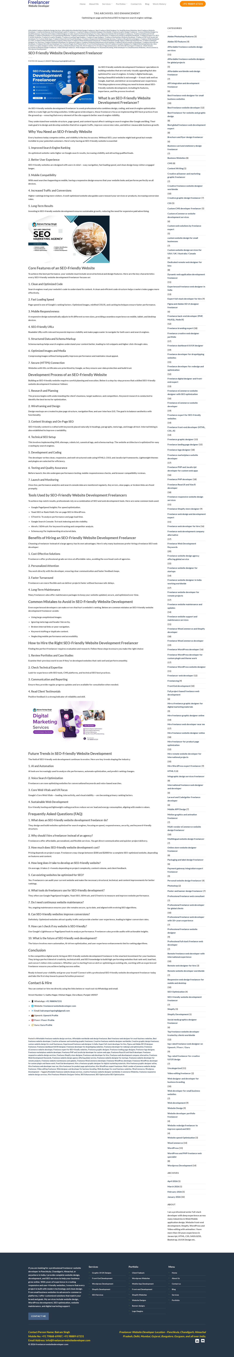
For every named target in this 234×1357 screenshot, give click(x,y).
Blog (147, 4)
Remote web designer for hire (182, 965)
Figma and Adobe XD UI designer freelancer (117, 34)
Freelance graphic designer (52, 37)
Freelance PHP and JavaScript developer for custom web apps (86, 1052)
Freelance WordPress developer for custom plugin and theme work (61, 44)
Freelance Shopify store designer (128, 39)
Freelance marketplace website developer (120, 37)
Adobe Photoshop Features (181, 36)
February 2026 (175, 1191)
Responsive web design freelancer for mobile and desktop (186, 981)
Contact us (176, 1284)
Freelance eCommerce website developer (124, 35)
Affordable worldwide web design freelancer (78, 30)
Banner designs (138, 1306)
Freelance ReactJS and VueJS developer (67, 39)
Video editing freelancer (66, 47)
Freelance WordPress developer (119, 1061)
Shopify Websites (139, 1295)
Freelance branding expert (180, 328)
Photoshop (173, 885)
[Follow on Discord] (203, 1341)
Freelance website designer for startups (112, 1058)
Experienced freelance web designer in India (57, 34)
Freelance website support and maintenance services (182, 618)
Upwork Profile (50, 1015)
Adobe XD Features (177, 41)
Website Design (175, 1108)
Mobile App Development (143, 1284)
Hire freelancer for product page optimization (100, 46)
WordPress (173, 1148)
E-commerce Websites (130, 1072)
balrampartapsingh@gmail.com (63, 61)
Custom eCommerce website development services (181, 215)
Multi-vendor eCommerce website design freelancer (184, 828)
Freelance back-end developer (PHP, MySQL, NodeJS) (185, 318)
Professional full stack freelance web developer (185, 943)
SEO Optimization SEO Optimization (110, 1074)
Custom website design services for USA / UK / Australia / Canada (185, 252)
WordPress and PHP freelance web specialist (185, 1155)
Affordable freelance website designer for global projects (186, 61)
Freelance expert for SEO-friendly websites (70, 1050)
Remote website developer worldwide (186, 970)
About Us (176, 1278)
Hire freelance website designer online (186, 733)
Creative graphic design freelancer (124, 32)
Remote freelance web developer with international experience (186, 955)
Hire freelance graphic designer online (141, 1063)
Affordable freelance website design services (44, 30)
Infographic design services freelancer (186, 776)
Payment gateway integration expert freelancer (185, 870)
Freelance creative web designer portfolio (183, 335)
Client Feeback (138, 1273)
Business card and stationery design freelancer (185, 147)
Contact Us (136, 4)
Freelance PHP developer (180, 479)
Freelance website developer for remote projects (63, 42)
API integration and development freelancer (183, 85)
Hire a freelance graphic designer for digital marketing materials (129, 44)
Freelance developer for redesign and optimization (90, 35)
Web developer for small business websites (130, 47)
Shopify (171, 1009)
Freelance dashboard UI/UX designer (51, 1047)
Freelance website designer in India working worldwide (185, 582)
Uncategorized (175, 1068)
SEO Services (97, 1295)
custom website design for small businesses (45, 1044)
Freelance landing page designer (74, 37)
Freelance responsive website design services (99, 39)
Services (106, 4)
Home (83, 4)
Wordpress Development (37, 49)
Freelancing (173, 680)
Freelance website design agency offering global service (121, 41)
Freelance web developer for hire (96, 1055)
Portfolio (176, 1300)
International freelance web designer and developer (185, 787)
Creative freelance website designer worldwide (94, 32)
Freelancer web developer (180, 675)
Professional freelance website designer (182, 931)
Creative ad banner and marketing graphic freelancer (56, 32)
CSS (169, 203)
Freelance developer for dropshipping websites (52, 35)
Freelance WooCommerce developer (128, 42)
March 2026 (173, 1186)
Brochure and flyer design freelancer (185, 137)
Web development (177, 1102)
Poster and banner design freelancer (185, 891)
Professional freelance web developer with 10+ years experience (186, 919)
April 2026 (173, 1181)
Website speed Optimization (181, 1137)
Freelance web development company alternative (53, 41)
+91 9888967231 (54, 1001)
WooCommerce (152, 47)
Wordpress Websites (141, 1278)
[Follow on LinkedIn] (197, 1341)
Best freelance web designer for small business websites (116, 30)
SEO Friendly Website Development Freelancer (65, 53)
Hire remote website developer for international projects (184, 755)
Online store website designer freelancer (182, 849)
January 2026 (174, 1197)
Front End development (96, 44)
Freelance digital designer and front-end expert (185, 380)
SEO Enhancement (88, 1074)
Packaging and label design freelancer (186, 859)
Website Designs (139, 1300)
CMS (170, 163)
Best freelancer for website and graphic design (187, 114)
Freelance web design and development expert (187, 516)
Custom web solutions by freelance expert (184, 227)
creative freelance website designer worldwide (101, 1072)
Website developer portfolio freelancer (181, 1115)
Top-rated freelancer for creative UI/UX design (184, 1058)
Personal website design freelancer (185, 880)
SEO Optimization (176, 991)
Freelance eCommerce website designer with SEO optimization (183, 392)
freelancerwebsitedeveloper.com (59, 1006)
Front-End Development (102, 1278)
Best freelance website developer (184, 107)
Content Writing (175, 168)
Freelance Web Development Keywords (86, 41)
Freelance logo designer (95, 37)
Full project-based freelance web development (183, 693)
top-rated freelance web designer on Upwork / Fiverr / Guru (185, 1045)
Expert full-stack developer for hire (87, 34)
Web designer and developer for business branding (94, 47)
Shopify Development (178, 1014)
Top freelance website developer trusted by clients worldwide (183, 1033)
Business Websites (177, 158)
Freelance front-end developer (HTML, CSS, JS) (186, 429)
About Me (94, 4)
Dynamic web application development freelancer (186, 276)
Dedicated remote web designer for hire (185, 264)
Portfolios (121, 4)
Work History (159, 4)
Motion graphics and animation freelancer (182, 816)
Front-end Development (142, 1289)
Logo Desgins (137, 1311)
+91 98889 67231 (193, 3)
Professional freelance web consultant (186, 896)
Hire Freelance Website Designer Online (64, 1074)
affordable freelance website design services (64, 1072)
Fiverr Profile (47, 1020)
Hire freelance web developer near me (68, 46)
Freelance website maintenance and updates (98, 42)
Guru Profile (46, 1025)
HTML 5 (171, 771)
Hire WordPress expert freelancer (130, 46)
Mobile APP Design (177, 809)
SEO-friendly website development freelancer (185, 999)
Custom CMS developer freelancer (184, 208)
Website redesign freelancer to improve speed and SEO (183, 1127)
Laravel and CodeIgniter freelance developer (184, 799)
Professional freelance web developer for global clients (186, 907)
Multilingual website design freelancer (186, 839)
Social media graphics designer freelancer (182, 1021)
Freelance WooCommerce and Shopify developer (186, 630)
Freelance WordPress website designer (187, 667)
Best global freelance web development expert (187, 127)
